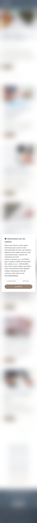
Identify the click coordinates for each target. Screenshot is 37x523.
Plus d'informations (11, 275)
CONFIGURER (11, 281)
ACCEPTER (18, 287)
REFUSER (26, 281)
